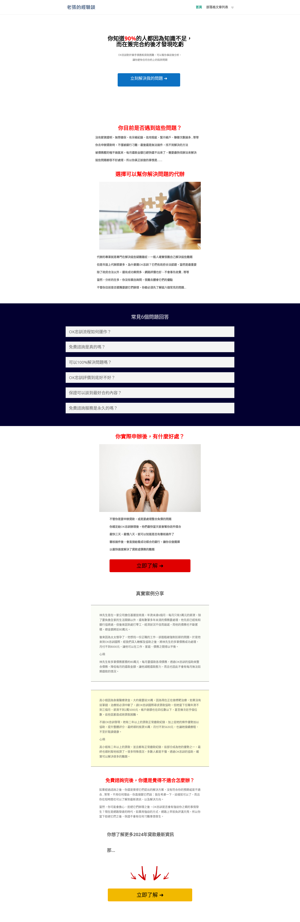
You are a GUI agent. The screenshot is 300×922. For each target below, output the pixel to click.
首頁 (199, 7)
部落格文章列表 (217, 7)
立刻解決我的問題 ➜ (148, 78)
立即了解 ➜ (149, 565)
